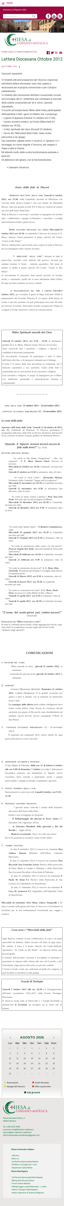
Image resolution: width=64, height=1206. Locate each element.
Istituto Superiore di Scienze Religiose (28, 1193)
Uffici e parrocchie (43, 1086)
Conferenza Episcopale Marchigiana (27, 1177)
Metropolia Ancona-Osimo (23, 1180)
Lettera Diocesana (22, 52)
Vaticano (15, 1155)
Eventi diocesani (42, 1083)
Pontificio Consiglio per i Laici (24, 1164)
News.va (15, 1158)
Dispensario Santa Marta (22, 1168)
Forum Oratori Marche (21, 1183)
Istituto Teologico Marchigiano (25, 1189)
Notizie (34, 52)
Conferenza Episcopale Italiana (25, 1161)
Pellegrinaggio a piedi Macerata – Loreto (29, 1186)
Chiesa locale (7, 52)
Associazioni (12, 1083)
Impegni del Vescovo (15, 1086)
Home (10, 2)
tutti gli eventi (33, 1092)
